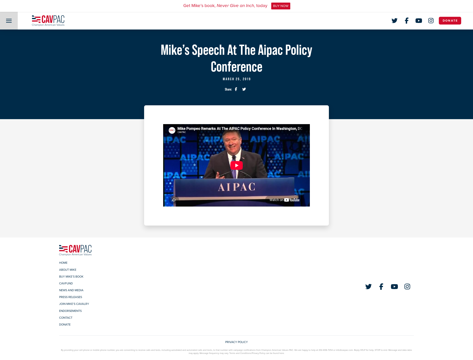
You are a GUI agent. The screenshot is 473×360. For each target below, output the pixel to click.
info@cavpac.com (344, 350)
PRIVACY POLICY (236, 342)
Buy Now (280, 6)
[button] (9, 21)
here (281, 353)
